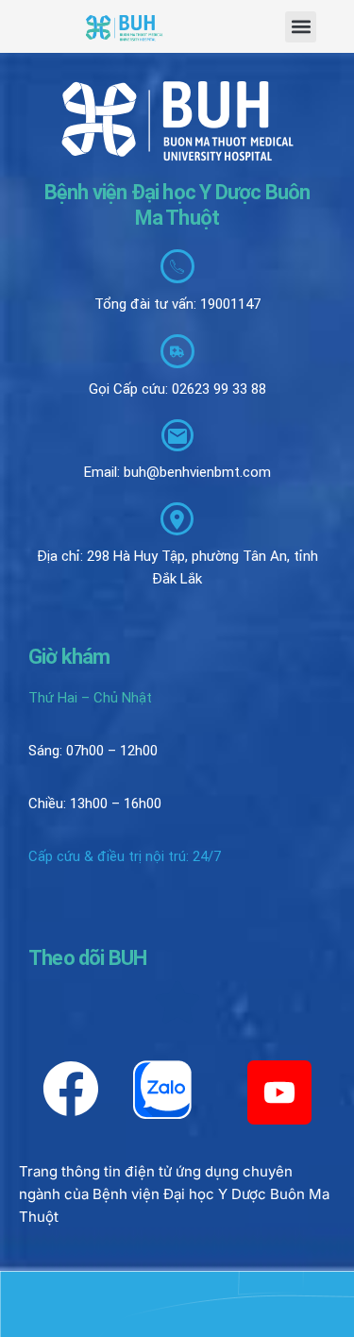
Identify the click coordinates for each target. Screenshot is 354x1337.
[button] (300, 26)
